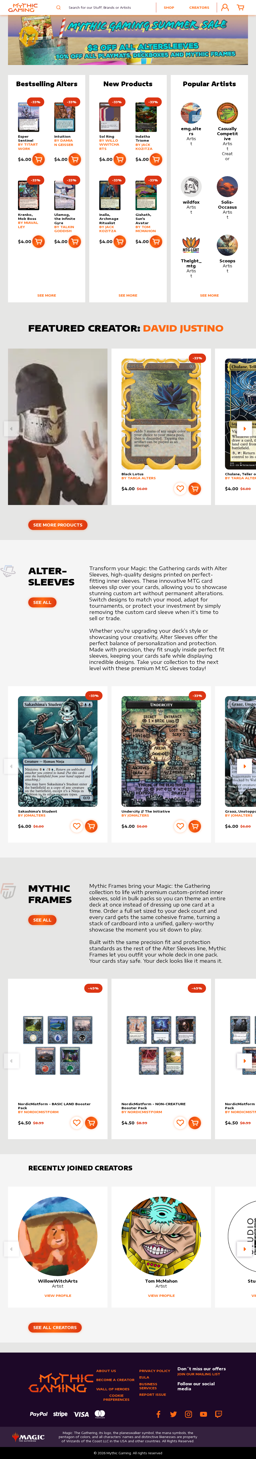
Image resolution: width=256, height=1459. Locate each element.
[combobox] (97, 7)
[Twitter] (173, 1414)
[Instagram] (188, 1414)
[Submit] (59, 7)
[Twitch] (218, 1414)
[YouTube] (203, 1414)
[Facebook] (158, 1414)
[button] (244, 428)
